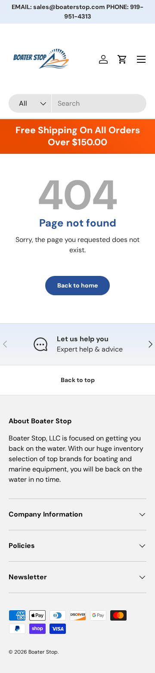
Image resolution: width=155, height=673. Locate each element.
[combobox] (77, 103)
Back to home (77, 285)
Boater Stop (43, 652)
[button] (122, 59)
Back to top (78, 380)
